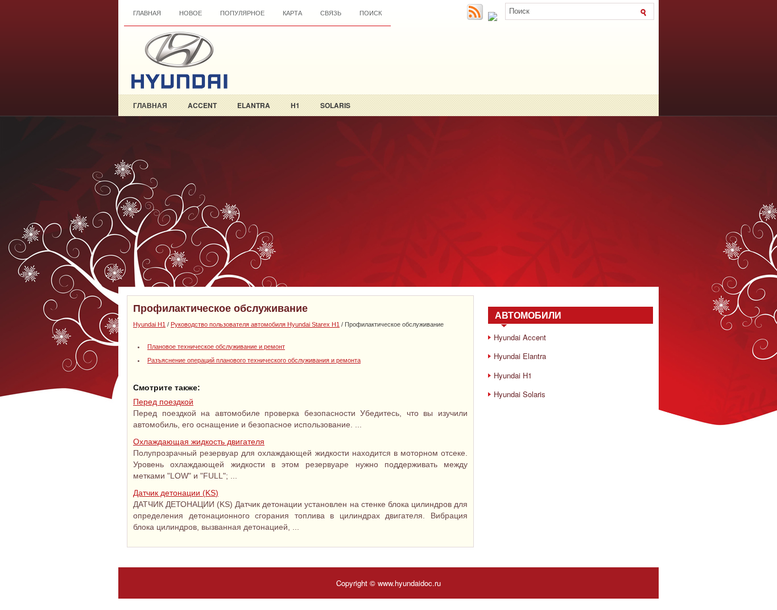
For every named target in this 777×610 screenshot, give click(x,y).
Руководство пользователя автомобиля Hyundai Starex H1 (255, 324)
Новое (190, 13)
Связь (330, 13)
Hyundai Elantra (520, 356)
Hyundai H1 (149, 324)
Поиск (370, 13)
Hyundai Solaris (519, 394)
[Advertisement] (388, 201)
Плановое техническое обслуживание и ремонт (216, 346)
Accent (202, 105)
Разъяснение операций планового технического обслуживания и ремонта (254, 360)
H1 (295, 105)
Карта (292, 13)
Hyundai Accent (520, 337)
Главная (147, 13)
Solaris (335, 105)
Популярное (242, 13)
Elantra (253, 105)
